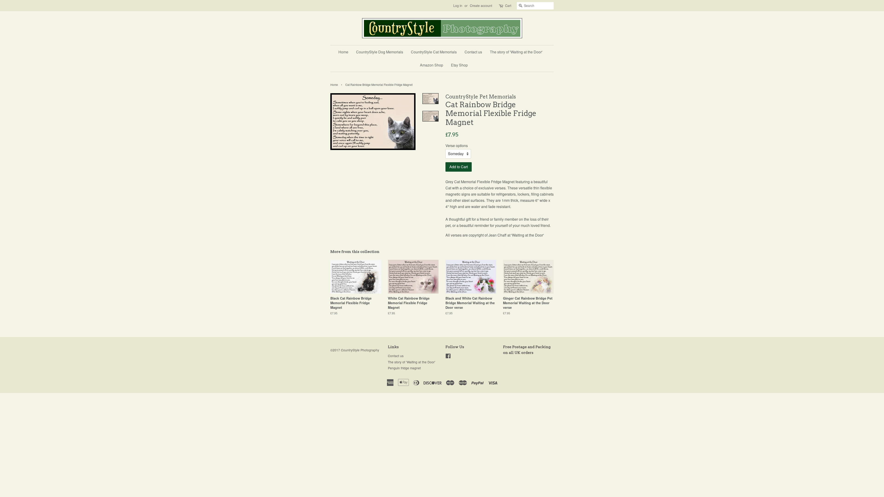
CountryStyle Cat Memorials (434, 52)
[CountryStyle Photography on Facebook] (448, 356)
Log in (457, 5)
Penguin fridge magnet (404, 368)
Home (343, 52)
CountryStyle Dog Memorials (379, 52)
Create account (481, 5)
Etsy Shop (459, 65)
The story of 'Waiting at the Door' (516, 52)
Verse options (456, 145)
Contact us (473, 52)
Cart (508, 5)
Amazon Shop (431, 65)
